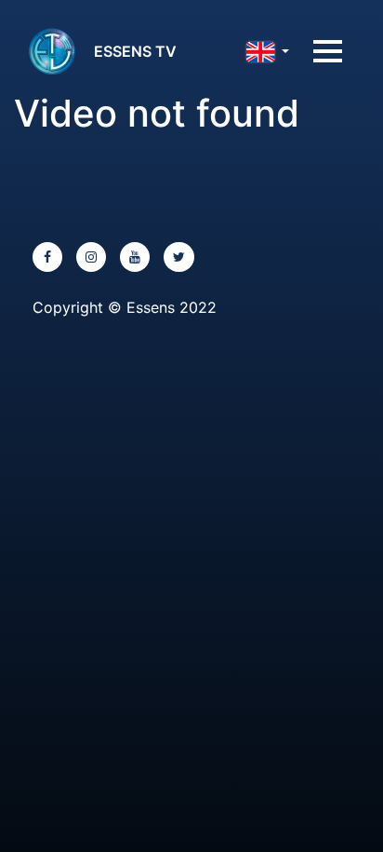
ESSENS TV (135, 51)
